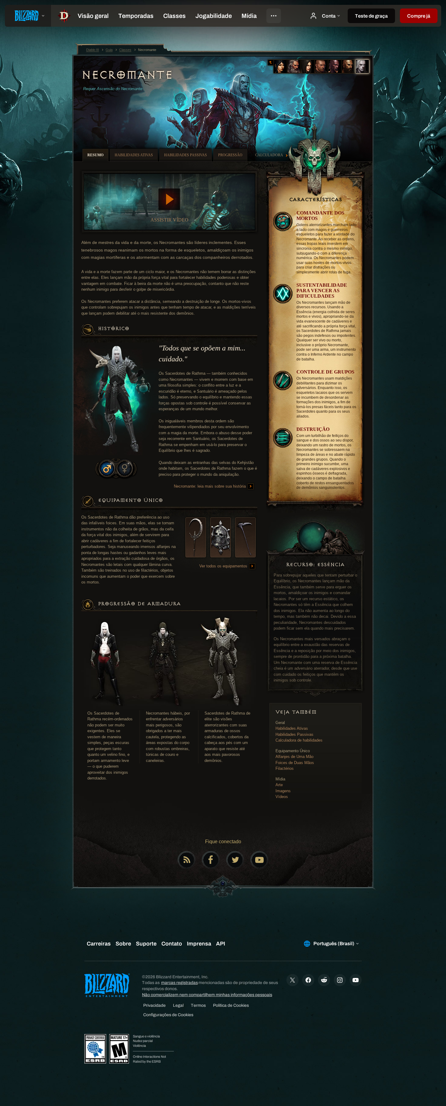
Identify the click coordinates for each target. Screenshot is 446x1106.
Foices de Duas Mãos (294, 762)
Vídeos (281, 796)
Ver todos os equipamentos (223, 566)
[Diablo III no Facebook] (211, 860)
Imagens (283, 791)
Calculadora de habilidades (299, 740)
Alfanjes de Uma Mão (294, 756)
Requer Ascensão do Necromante (112, 88)
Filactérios (284, 768)
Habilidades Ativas (291, 728)
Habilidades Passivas (294, 734)
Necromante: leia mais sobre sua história (210, 486)
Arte (279, 785)
